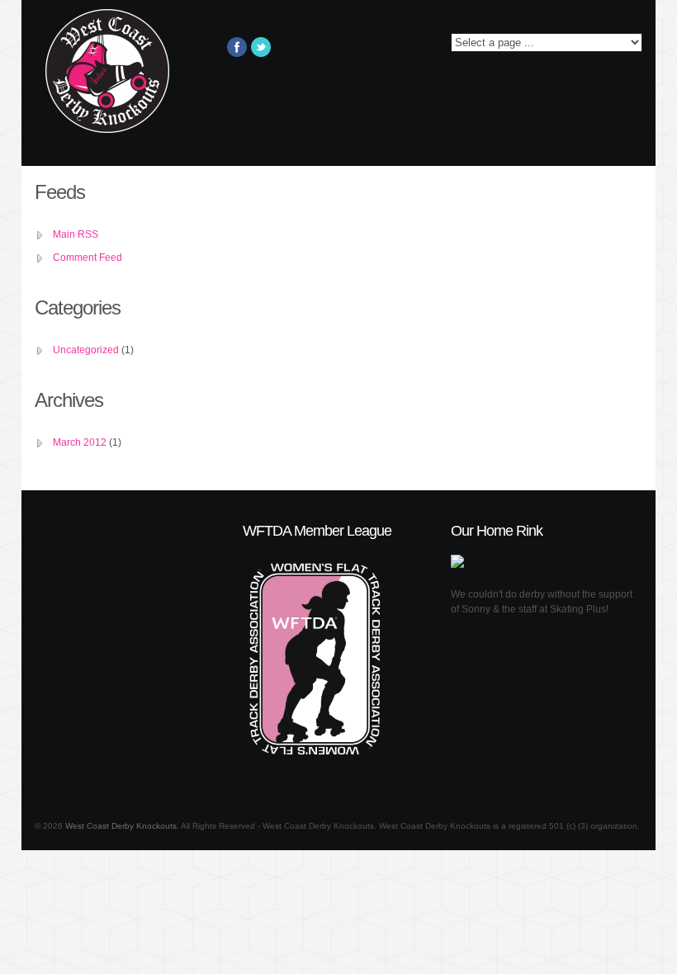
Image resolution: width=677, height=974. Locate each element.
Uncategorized (86, 350)
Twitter (261, 47)
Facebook (237, 47)
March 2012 (80, 442)
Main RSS (75, 234)
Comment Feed (87, 257)
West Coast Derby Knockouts (121, 825)
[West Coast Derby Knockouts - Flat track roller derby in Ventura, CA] (114, 79)
